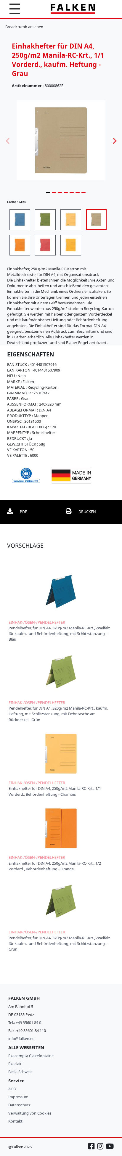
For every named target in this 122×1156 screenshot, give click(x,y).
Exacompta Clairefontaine (31, 1055)
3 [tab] (60, 192)
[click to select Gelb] (70, 245)
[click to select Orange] (19, 245)
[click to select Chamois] (70, 219)
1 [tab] (48, 192)
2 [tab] (54, 192)
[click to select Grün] (45, 219)
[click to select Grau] (96, 219)
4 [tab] (66, 192)
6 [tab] (78, 192)
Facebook (92, 1149)
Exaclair (15, 1063)
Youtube (109, 1149)
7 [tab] (83, 192)
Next (115, 140)
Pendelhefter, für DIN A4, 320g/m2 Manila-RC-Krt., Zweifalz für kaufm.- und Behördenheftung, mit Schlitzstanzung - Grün (59, 943)
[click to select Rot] (45, 245)
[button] (14, 9)
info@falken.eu (21, 1038)
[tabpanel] (61, 140)
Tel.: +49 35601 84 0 (24, 1022)
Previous (7, 140)
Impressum (18, 1096)
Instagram (101, 1149)
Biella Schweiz (20, 1071)
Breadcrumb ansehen (24, 26)
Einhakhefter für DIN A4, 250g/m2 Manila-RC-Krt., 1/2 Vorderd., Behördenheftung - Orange (55, 866)
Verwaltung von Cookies (29, 1113)
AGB (12, 1088)
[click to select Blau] (19, 219)
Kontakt (15, 1121)
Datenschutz (19, 1104)
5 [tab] (72, 192)
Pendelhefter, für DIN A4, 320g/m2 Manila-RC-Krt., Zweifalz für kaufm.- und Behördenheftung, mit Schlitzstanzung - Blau (59, 633)
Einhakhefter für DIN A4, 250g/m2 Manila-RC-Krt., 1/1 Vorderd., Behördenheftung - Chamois (55, 791)
